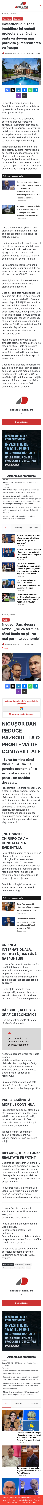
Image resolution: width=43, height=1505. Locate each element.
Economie (18, 19)
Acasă (5, 14)
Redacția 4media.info (12, 53)
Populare (18, 528)
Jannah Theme (8, 1497)
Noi (6, 528)
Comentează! (21, 422)
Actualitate (13, 14)
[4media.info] (21, 5)
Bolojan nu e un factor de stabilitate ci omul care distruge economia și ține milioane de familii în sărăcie (21, 509)
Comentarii (33, 528)
